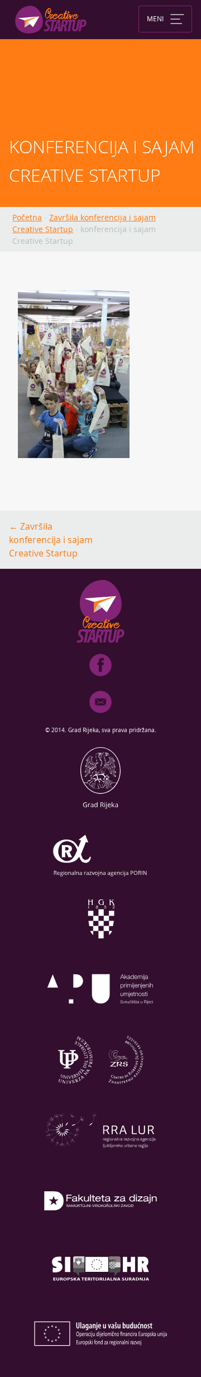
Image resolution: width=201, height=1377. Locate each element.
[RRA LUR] (100, 1160)
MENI (155, 17)
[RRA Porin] (100, 879)
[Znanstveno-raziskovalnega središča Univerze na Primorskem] (100, 1090)
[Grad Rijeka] (100, 808)
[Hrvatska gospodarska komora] (100, 949)
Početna (27, 217)
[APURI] (100, 1019)
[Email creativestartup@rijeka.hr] (100, 715)
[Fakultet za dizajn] (100, 1231)
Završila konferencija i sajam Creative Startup (51, 539)
